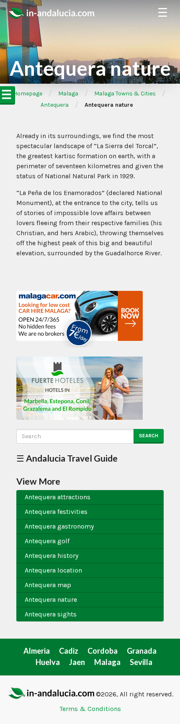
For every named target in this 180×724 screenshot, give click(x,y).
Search (148, 436)
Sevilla (141, 662)
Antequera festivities (56, 512)
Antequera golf (47, 541)
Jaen (77, 662)
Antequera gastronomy (59, 526)
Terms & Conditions (90, 709)
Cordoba (102, 650)
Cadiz (68, 650)
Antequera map (48, 585)
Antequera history (51, 556)
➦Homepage (25, 93)
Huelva (48, 662)
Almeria (36, 650)
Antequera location (53, 570)
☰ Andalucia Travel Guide (67, 458)
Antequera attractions (57, 497)
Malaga (68, 93)
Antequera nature (51, 599)
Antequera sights (51, 614)
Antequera (55, 104)
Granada (142, 650)
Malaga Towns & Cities (125, 93)
